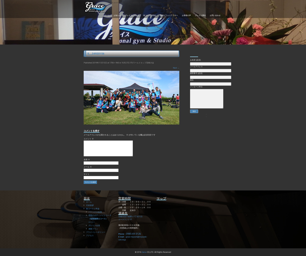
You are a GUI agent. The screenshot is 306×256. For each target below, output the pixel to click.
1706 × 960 (114, 63)
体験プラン (93, 229)
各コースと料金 (149, 15)
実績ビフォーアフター (169, 15)
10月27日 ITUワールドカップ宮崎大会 (137, 63)
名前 (87, 159)
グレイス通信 (200, 15)
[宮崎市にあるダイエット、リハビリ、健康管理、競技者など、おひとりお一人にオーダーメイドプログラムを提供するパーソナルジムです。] (141, 12)
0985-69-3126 (133, 233)
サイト (86, 174)
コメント (89, 139)
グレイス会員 (94, 225)
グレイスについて (132, 15)
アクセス (90, 235)
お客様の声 (186, 15)
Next (176, 68)
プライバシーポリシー (95, 232)
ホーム (107, 15)
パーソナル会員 (95, 212)
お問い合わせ (215, 15)
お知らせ (117, 15)
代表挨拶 (90, 205)
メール (88, 167)
